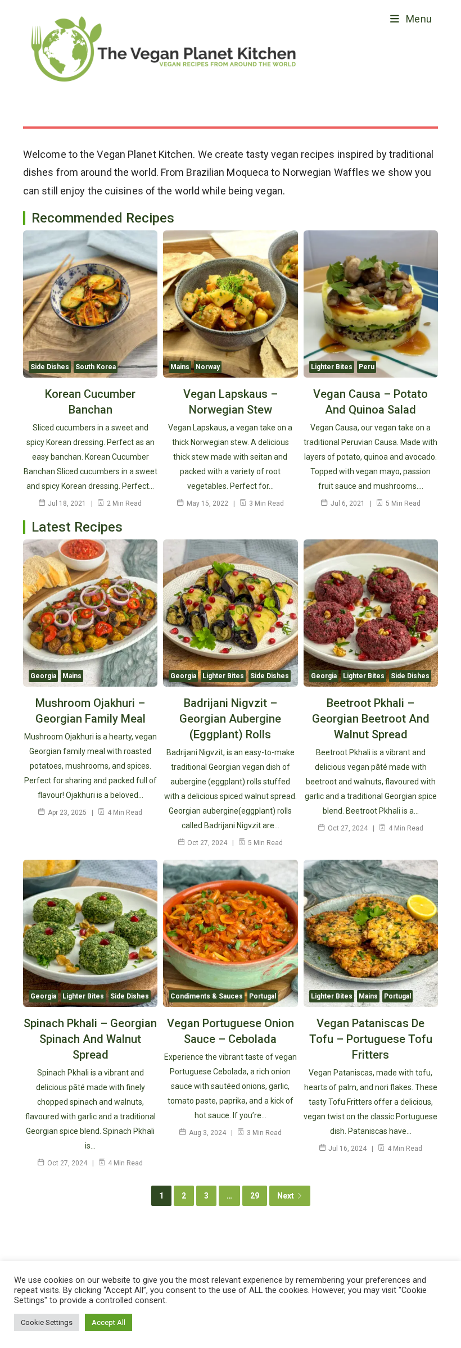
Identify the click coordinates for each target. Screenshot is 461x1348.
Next (285, 1195)
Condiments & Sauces (206, 996)
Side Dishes (49, 367)
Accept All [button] (108, 1322)
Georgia (43, 676)
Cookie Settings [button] (47, 1322)
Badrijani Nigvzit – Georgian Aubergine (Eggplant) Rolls (230, 718)
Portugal (262, 996)
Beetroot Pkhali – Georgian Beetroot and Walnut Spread (371, 718)
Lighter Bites (331, 367)
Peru (366, 367)
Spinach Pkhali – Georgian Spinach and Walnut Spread (90, 1038)
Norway (208, 367)
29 (254, 1195)
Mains (179, 367)
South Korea (95, 367)
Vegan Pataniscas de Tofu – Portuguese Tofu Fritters (370, 1038)
